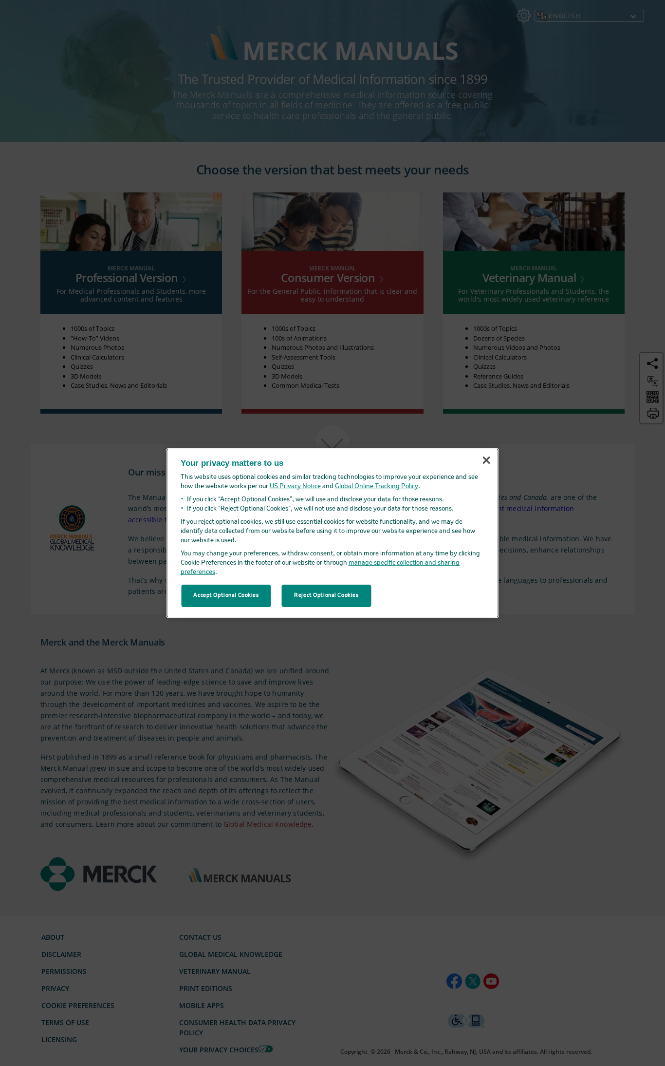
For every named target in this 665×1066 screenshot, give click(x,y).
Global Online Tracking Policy (376, 486)
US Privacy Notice (295, 486)
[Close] (486, 460)
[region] (332, 533)
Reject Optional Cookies (326, 595)
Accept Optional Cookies (226, 595)
